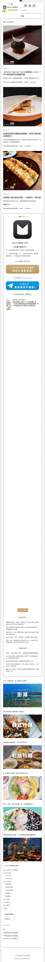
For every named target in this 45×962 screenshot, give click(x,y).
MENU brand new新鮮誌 (9, 82)
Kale (28, 955)
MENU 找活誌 (7, 873)
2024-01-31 (6, 194)
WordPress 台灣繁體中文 (10, 938)
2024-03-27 (6, 130)
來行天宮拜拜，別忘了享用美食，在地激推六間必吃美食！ (22, 637)
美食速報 (7, 893)
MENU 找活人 (9, 878)
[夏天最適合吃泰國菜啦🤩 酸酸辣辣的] (22, 493)
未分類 (5, 908)
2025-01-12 (6, 68)
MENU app (8, 875)
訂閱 (10, 932)
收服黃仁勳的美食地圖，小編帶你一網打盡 (22, 197)
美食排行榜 (8, 884)
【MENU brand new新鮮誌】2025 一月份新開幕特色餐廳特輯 (22, 73)
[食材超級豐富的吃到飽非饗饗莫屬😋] (22, 362)
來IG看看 (24, 610)
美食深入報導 (13, 146)
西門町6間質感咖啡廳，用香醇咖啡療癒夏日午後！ (20, 661)
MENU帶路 (6, 899)
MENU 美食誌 (22, 6)
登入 (4, 929)
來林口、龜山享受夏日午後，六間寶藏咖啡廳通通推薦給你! (22, 653)
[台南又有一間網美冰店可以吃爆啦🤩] (22, 591)
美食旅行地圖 (9, 887)
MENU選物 (6, 905)
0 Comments (33, 82)
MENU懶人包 (7, 902)
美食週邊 (7, 896)
